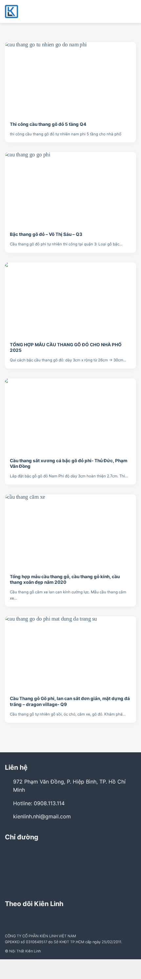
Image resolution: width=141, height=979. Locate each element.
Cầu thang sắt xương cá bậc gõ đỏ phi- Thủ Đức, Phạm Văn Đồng (68, 463)
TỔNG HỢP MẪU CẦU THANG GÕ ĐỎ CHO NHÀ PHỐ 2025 (66, 347)
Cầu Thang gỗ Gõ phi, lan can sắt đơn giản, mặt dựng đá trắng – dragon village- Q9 (70, 701)
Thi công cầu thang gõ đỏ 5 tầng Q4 (48, 124)
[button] (132, 11)
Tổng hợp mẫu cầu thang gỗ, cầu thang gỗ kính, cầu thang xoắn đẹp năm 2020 (65, 579)
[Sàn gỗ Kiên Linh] (37, 11)
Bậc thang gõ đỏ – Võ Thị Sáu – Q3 (46, 234)
